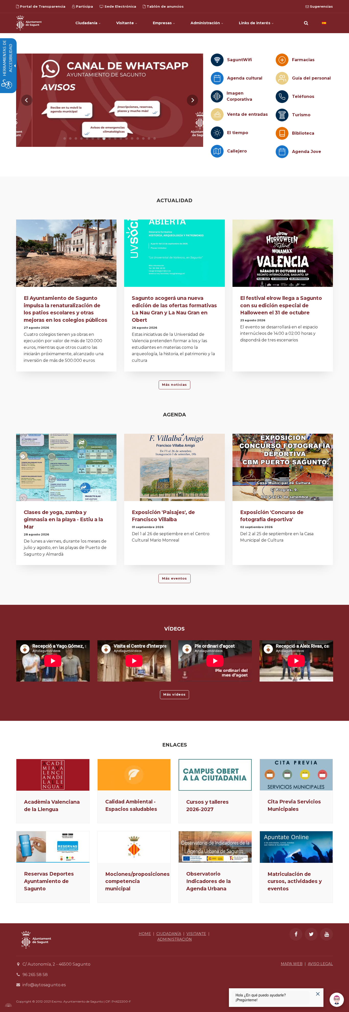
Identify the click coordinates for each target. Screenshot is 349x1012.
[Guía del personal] (282, 78)
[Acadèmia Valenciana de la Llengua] (52, 775)
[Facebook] (295, 934)
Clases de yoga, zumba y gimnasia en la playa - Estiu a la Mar (63, 519)
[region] (109, 100)
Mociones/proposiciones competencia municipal (137, 881)
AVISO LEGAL (320, 964)
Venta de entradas (247, 114)
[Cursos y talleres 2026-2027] (215, 775)
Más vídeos (174, 694)
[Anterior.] (26, 100)
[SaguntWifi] (217, 60)
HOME (145, 933)
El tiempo (237, 132)
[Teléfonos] (282, 96)
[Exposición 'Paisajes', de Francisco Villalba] (174, 469)
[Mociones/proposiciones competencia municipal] (134, 847)
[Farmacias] (282, 60)
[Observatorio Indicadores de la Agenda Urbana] (215, 847)
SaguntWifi (239, 59)
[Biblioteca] (282, 133)
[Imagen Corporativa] (217, 96)
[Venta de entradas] (217, 114)
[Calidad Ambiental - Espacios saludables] (134, 774)
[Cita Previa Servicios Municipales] (296, 774)
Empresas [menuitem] (163, 23)
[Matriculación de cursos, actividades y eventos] (296, 847)
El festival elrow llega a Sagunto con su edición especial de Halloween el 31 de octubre (281, 305)
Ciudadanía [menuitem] (86, 23)
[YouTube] (326, 934)
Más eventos (174, 578)
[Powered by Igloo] (7, 1005)
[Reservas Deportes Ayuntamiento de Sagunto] (52, 847)
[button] (306, 23)
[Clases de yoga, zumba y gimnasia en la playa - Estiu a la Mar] (66, 469)
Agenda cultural (244, 78)
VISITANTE (196, 933)
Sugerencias (321, 6)
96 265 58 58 (35, 974)
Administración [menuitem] (206, 23)
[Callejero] (217, 151)
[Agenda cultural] (217, 78)
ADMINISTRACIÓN (174, 939)
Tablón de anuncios (165, 6)
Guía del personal (311, 78)
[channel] (109, 100)
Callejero (237, 151)
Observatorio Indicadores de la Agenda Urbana (208, 881)
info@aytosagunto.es (44, 984)
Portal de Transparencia (42, 6)
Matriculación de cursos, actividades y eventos (294, 881)
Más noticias (174, 385)
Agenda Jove (306, 151)
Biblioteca (303, 133)
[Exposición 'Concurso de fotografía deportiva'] (282, 469)
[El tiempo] (217, 132)
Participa (84, 6)
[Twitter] (311, 934)
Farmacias (303, 59)
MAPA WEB (292, 964)
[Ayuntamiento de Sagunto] (29, 23)
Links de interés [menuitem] (255, 23)
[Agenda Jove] (282, 151)
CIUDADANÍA (168, 933)
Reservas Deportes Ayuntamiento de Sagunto (49, 881)
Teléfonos (303, 96)
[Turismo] (282, 115)
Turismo (301, 114)
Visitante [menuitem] (125, 23)
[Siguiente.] (192, 100)
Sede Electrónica (119, 6)
